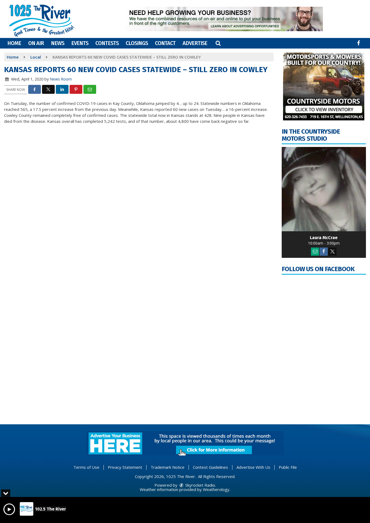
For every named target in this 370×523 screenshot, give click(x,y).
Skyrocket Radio (199, 485)
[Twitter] (332, 252)
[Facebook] (324, 252)
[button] (218, 43)
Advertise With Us (253, 467)
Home (14, 43)
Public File (288, 467)
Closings (137, 43)
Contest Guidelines (210, 467)
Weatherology (216, 489)
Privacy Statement (125, 467)
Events (79, 43)
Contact (165, 43)
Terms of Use (86, 467)
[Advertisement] (224, 19)
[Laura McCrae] (324, 189)
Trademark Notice (167, 467)
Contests (107, 43)
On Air (36, 43)
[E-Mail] (315, 252)
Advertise (195, 43)
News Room (61, 79)
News (57, 43)
